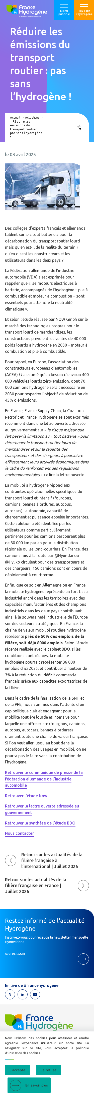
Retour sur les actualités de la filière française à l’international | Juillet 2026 (51, 860)
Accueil (15, 117)
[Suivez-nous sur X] (10, 994)
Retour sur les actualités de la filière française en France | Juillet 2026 (35, 885)
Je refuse (48, 1070)
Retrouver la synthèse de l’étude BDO (40, 823)
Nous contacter (19, 833)
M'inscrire (83, 959)
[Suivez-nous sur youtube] (35, 994)
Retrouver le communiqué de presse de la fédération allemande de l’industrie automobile (44, 778)
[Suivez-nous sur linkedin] (23, 994)
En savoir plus (36, 1085)
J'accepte (17, 1070)
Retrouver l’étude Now (26, 795)
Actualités (32, 117)
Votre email (15, 954)
